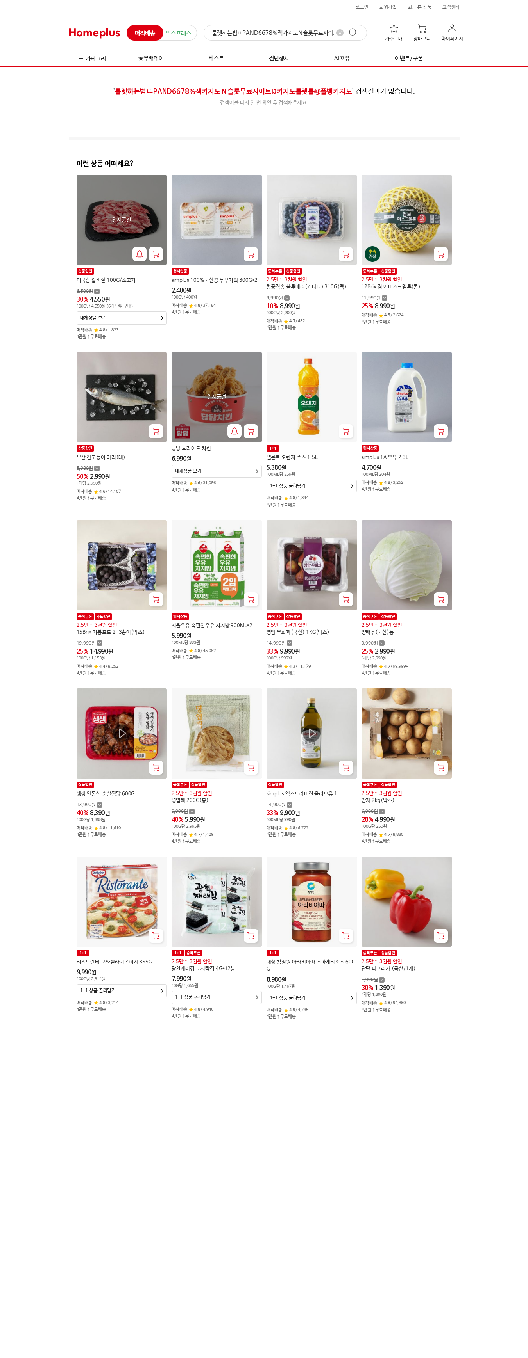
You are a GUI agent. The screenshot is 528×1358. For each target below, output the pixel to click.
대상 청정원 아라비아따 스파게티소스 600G (311, 965)
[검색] (357, 33)
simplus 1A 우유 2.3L (385, 457)
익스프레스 (178, 33)
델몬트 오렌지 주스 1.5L (292, 457)
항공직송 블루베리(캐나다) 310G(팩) (307, 287)
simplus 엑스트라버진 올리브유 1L (303, 794)
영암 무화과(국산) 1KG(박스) (298, 632)
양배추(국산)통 (378, 632)
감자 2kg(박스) (378, 800)
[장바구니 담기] (156, 254)
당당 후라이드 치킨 (191, 448)
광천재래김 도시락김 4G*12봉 (204, 969)
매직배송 (145, 33)
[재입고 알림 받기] (139, 254)
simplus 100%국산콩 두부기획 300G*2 (215, 280)
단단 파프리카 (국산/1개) (389, 969)
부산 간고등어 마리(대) (101, 457)
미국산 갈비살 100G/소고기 (106, 280)
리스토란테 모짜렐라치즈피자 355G (114, 962)
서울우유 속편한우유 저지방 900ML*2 (212, 626)
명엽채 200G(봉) (190, 800)
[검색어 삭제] (340, 32)
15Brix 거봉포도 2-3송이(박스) (111, 632)
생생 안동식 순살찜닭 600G (106, 794)
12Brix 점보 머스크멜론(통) (391, 287)
